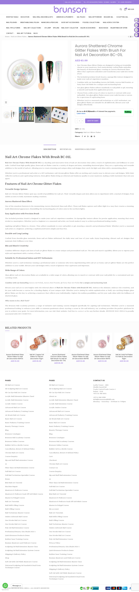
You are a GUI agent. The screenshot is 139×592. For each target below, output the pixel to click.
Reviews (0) (65, 149)
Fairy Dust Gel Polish (71, 283)
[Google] (88, 136)
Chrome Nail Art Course (14, 453)
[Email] (91, 136)
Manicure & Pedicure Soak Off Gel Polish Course (24, 494)
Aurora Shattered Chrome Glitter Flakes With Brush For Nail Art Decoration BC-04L (58, 358)
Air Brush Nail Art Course (15, 415)
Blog (6, 430)
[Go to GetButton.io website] (5, 589)
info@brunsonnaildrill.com (103, 399)
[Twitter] (85, 136)
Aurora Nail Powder (52, 283)
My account (54, 509)
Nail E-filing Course (12, 509)
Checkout (53, 460)
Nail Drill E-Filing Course (14, 505)
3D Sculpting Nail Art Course (16, 389)
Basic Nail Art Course (13, 419)
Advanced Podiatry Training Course (19, 411)
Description (50, 149)
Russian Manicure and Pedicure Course (20, 543)
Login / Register (125, 2)
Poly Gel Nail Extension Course (17, 528)
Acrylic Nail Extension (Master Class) (19, 396)
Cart (51, 456)
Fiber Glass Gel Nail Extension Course (19, 468)
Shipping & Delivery (85, 149)
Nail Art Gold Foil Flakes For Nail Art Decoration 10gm (124, 357)
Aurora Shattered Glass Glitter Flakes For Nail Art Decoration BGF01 (102, 357)
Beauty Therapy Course (14, 426)
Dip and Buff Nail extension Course (19, 460)
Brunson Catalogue (12, 434)
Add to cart (92, 121)
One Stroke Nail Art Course (16, 520)
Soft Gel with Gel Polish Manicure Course (21, 562)
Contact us (53, 468)
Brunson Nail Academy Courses (17, 438)
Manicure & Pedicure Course (16, 490)
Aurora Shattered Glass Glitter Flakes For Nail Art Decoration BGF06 (80, 357)
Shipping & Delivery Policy (15, 554)
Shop (7, 558)
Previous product (128, 37)
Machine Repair (11, 487)
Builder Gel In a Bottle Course (17, 445)
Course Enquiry (11, 456)
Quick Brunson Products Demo (17, 535)
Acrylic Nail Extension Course (16, 400)
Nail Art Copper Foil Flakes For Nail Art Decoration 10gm (37, 357)
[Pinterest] (94, 136)
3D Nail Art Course (12, 385)
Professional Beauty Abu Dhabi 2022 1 (20, 532)
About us (52, 396)
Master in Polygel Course (15, 498)
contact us (82, 311)
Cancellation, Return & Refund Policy (20, 449)
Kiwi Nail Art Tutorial (13, 483)
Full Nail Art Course (13, 471)
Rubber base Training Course (16, 539)
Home (7, 37)
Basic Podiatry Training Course (17, 423)
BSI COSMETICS (24, 314)
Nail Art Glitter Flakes (18, 37)
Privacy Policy (54, 543)
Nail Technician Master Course (17, 513)
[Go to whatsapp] (5, 585)
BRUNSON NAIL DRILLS (115, 311)
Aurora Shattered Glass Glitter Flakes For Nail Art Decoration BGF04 (15, 357)
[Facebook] (82, 136)
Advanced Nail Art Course (15, 408)
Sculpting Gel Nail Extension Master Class (21, 547)
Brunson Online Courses (14, 441)
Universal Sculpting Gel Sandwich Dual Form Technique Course (23, 566)
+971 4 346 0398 (99, 397)
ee (6, 464)
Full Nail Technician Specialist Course (20, 475)
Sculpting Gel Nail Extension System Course (22, 550)
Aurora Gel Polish (36, 283)
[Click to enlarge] (6, 102)
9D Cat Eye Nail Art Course (15, 393)
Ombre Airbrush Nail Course (16, 517)
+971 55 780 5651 (99, 393)
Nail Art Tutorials (12, 502)
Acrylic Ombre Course (13, 404)
